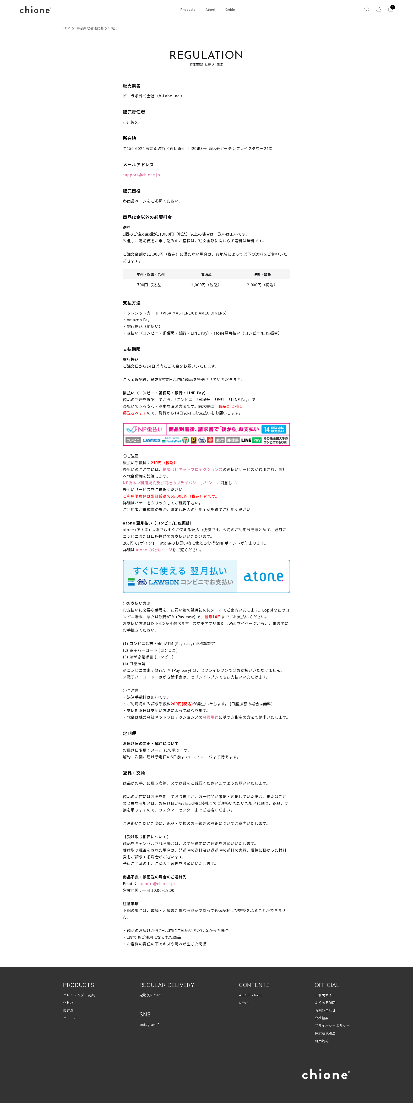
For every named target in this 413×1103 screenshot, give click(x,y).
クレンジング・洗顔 (79, 995)
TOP (66, 28)
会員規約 (211, 717)
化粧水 (68, 1002)
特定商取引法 (325, 1033)
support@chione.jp (141, 174)
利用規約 (322, 1040)
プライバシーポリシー (332, 1025)
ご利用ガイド (325, 995)
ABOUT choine (251, 995)
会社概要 (322, 1017)
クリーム (70, 1017)
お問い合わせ (325, 1010)
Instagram (148, 1024)
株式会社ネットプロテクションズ (193, 469)
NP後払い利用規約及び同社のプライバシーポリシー (169, 482)
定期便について (152, 995)
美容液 (68, 1010)
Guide (230, 9)
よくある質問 (325, 1002)
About (211, 9)
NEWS (244, 1002)
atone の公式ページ (153, 549)
